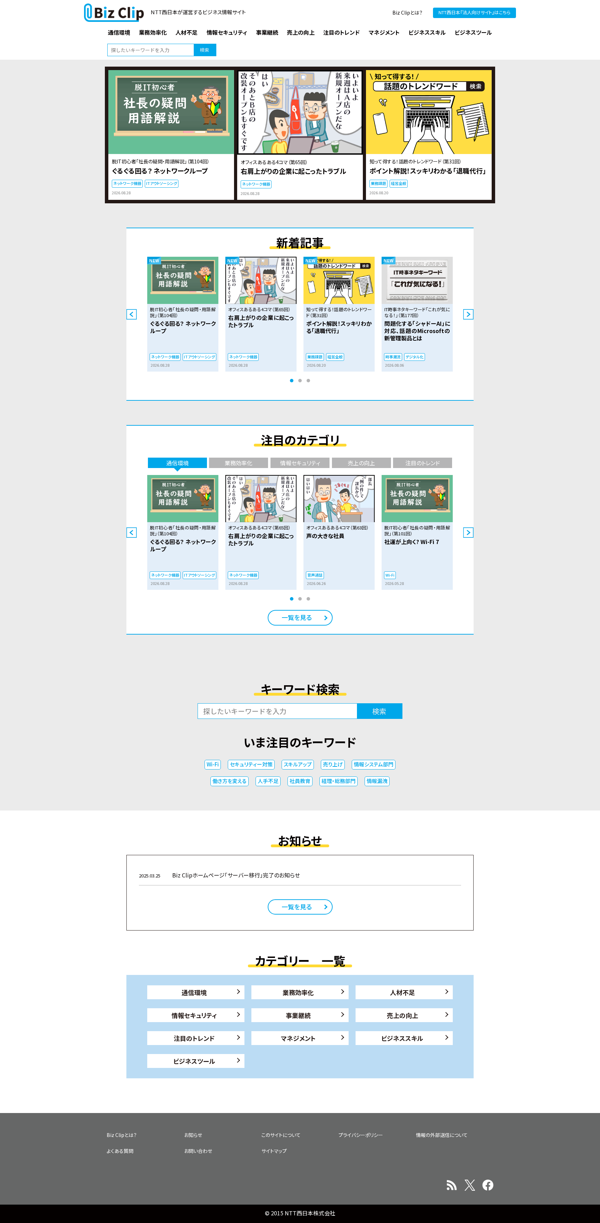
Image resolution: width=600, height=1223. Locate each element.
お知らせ (193, 1134)
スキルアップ (298, 764)
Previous (131, 314)
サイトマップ (274, 1150)
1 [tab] (291, 380)
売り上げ (333, 764)
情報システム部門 (373, 764)
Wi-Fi (213, 764)
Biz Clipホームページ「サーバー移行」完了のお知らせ (219, 875)
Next (468, 314)
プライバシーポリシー (361, 1134)
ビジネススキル (402, 1038)
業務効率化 (298, 992)
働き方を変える (229, 780)
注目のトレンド (194, 1038)
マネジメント (298, 1038)
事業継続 (298, 1015)
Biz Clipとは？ (407, 12)
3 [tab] (308, 380)
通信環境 (194, 992)
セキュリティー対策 (251, 764)
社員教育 (300, 780)
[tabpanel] (182, 314)
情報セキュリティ (194, 1015)
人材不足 (402, 992)
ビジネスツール (194, 1060)
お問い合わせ (198, 1150)
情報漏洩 (377, 780)
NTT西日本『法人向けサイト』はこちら (474, 12)
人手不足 (268, 780)
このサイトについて (281, 1134)
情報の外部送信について (442, 1134)
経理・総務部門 (339, 780)
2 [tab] (300, 380)
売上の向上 (402, 1015)
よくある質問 (120, 1150)
